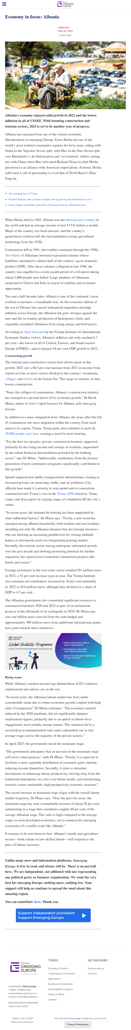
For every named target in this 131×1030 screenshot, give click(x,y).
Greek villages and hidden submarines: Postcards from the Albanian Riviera (47, 204)
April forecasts (34, 331)
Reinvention (54, 978)
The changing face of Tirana (23, 193)
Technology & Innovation (61, 973)
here (37, 901)
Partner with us (96, 968)
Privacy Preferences (78, 1024)
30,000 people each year (21, 433)
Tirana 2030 (65, 493)
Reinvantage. (30, 986)
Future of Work (56, 994)
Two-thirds (12, 255)
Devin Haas (65, 35)
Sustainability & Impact (60, 989)
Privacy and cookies (22, 1018)
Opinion (52, 999)
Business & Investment (60, 983)
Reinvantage (75, 1018)
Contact (92, 973)
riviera (28, 378)
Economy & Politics (58, 968)
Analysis (64, 27)
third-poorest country (80, 219)
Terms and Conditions (22, 1022)
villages (10, 378)
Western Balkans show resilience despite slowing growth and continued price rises (50, 199)
